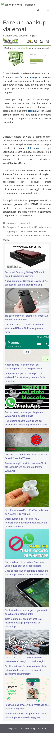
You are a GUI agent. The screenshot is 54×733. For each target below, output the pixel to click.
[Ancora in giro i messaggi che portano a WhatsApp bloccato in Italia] (27, 397)
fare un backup (28, 77)
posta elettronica (28, 148)
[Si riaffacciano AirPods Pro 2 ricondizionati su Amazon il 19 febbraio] (27, 491)
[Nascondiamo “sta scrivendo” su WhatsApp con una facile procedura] (27, 349)
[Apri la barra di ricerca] (38, 10)
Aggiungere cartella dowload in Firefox (26, 231)
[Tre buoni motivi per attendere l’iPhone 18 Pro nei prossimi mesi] (27, 301)
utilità (34, 227)
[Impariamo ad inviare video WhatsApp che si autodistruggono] (27, 690)
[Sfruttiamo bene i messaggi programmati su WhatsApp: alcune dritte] (27, 593)
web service (44, 227)
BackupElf (33, 111)
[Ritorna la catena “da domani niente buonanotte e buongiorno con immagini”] (27, 643)
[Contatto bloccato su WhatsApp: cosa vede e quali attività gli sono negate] (27, 544)
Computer (11, 223)
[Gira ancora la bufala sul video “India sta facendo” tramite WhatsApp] (27, 440)
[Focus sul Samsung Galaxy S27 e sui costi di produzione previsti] (27, 257)
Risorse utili (24, 223)
